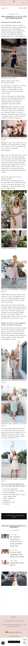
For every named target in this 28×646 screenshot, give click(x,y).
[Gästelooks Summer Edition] (5, 562)
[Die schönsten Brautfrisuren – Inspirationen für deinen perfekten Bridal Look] (5, 536)
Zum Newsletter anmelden (13, 621)
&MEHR (13, 617)
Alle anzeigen (14, 530)
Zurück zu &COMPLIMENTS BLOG (15, 516)
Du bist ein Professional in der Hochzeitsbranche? (14, 625)
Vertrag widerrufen (14, 642)
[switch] (24, 643)
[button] (3, 643)
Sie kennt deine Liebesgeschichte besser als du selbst (17, 554)
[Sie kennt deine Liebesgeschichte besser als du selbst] (5, 551)
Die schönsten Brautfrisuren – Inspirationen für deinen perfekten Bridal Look (16, 541)
